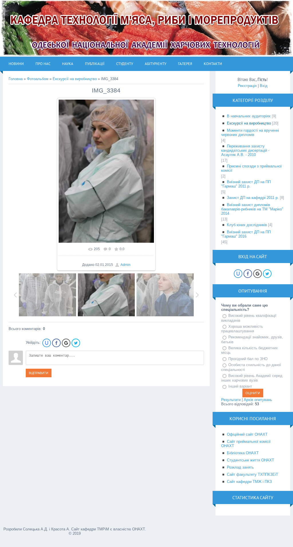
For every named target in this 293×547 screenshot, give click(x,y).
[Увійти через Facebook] (56, 343)
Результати (231, 400)
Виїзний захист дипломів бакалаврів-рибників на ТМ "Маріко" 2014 (252, 209)
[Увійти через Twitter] (76, 343)
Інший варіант (240, 386)
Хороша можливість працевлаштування (242, 328)
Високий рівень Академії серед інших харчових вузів (251, 378)
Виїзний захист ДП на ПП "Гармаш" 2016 (246, 234)
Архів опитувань (258, 400)
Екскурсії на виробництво (75, 79)
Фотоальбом (37, 79)
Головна (16, 79)
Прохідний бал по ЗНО (248, 359)
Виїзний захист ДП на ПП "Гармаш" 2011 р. (246, 184)
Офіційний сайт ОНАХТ (247, 434)
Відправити (38, 373)
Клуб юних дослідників (247, 225)
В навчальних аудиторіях (249, 116)
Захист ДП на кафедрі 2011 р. (253, 198)
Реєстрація (247, 86)
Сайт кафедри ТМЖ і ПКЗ (249, 481)
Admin (125, 265)
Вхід (264, 86)
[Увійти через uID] (46, 343)
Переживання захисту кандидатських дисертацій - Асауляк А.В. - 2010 (245, 150)
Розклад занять (240, 467)
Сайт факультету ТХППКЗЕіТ (252, 474)
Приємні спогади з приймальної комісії (251, 168)
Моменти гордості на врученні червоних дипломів (250, 132)
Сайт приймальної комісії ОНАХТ (246, 443)
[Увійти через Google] (66, 343)
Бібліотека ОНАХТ (243, 453)
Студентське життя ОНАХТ (250, 460)
